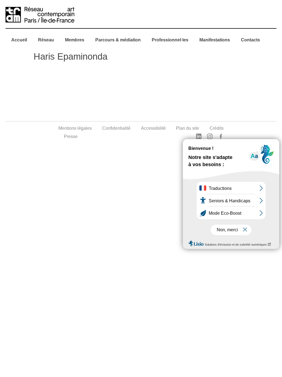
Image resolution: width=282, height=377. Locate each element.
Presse (71, 136)
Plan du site (187, 128)
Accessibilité (153, 128)
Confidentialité (116, 128)
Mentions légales (75, 128)
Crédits (217, 128)
